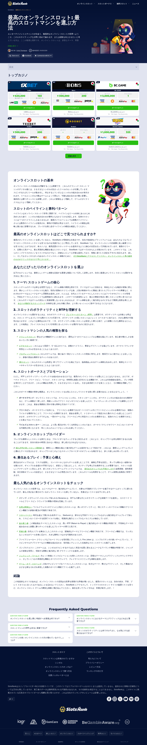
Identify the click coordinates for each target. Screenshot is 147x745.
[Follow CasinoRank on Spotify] (131, 699)
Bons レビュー (73, 112)
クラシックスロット (27, 337)
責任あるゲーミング (103, 742)
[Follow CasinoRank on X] (120, 699)
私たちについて (94, 658)
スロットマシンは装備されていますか (58, 658)
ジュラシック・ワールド (29, 556)
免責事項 (60, 742)
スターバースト (25, 515)
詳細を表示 (72, 156)
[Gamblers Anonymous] (33, 722)
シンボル (58, 662)
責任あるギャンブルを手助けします (99, 469)
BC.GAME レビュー (118, 112)
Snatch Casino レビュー (118, 146)
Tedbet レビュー (29, 146)
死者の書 (22, 531)
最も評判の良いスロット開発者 (29, 448)
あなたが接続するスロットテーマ (32, 303)
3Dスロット (24, 362)
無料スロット (122, 3)
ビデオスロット (25, 346)
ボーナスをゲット (29, 108)
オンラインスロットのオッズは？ (59, 667)
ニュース (135, 3)
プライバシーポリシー (95, 662)
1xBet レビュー (29, 112)
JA (10, 699)
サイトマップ (124, 742)
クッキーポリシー (41, 742)
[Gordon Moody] (70, 722)
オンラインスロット (85, 3)
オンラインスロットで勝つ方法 (59, 671)
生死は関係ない (25, 507)
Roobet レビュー (73, 146)
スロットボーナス (105, 3)
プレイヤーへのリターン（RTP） (79, 314)
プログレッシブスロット (29, 354)
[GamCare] (50, 722)
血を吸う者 (23, 523)
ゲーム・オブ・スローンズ (30, 564)
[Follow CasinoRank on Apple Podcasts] (137, 699)
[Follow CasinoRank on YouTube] (125, 699)
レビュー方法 (94, 667)
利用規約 (21, 742)
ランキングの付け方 (94, 671)
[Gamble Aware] (101, 722)
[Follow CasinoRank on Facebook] (109, 699)
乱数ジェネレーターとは (59, 675)
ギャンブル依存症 (80, 742)
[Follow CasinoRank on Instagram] (114, 699)
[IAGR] (21, 722)
